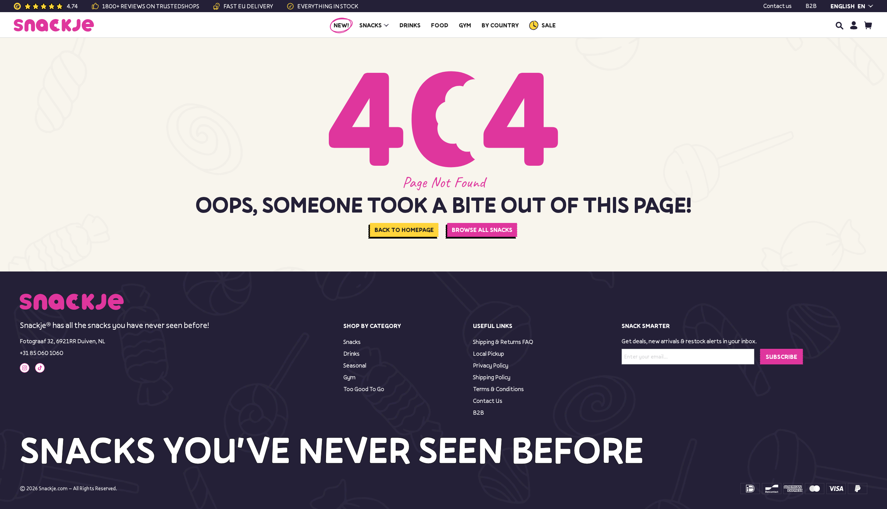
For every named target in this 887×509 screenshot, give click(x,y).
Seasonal (354, 365)
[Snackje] (54, 25)
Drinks (351, 353)
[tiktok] (40, 368)
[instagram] (24, 368)
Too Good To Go (363, 389)
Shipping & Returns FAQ (503, 342)
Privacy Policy (490, 365)
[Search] (839, 25)
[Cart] (868, 25)
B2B (811, 6)
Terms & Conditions (498, 389)
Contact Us (487, 401)
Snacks (352, 342)
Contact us (777, 6)
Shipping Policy (491, 377)
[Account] (853, 25)
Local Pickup (488, 353)
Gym (349, 377)
